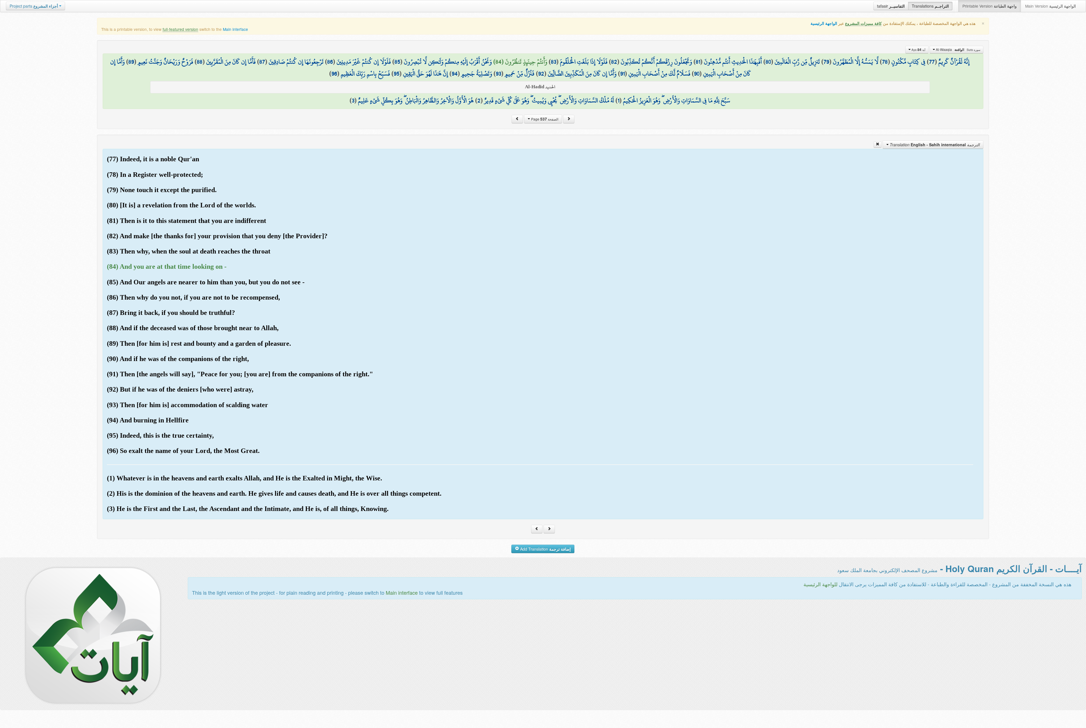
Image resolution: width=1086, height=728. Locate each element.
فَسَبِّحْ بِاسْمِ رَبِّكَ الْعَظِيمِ (365, 73)
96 (334, 73)
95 (396, 73)
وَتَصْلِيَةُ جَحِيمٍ (476, 73)
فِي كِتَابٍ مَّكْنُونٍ (908, 61)
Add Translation (545, 549)
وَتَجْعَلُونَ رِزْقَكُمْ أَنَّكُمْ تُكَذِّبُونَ (656, 61)
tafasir (891, 6)
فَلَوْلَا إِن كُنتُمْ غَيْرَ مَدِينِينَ (364, 61)
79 (826, 61)
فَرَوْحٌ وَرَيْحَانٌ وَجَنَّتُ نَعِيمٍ (165, 61)
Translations (930, 6)
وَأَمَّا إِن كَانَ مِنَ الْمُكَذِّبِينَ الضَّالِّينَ (582, 73)
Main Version (1050, 6)
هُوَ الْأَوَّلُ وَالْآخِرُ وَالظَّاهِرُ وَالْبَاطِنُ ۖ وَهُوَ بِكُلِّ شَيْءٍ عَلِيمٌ (416, 100)
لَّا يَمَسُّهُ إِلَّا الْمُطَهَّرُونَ (855, 61)
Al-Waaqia (957, 49)
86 (330, 61)
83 (553, 61)
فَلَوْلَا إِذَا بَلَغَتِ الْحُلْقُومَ (583, 61)
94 (455, 73)
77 (932, 61)
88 (199, 61)
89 (131, 61)
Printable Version (989, 6)
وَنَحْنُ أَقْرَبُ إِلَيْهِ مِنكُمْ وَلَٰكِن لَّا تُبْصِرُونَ (448, 61)
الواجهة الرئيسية (824, 23)
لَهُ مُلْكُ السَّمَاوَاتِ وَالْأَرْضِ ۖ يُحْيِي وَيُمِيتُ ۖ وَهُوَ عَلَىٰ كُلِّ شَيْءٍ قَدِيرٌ (549, 100)
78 (885, 61)
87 (262, 61)
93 (498, 73)
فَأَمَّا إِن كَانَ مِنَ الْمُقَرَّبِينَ (231, 61)
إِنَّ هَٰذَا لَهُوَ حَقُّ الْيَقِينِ (425, 73)
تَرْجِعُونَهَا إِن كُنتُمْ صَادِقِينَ (296, 61)
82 (614, 61)
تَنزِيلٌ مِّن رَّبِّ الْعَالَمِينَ (797, 61)
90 (696, 73)
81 (698, 61)
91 (622, 73)
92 (541, 73)
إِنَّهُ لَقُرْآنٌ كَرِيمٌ (953, 61)
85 (397, 61)
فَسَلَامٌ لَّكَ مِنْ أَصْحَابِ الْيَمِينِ (659, 73)
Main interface (235, 29)
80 (768, 61)
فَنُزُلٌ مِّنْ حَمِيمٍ (520, 73)
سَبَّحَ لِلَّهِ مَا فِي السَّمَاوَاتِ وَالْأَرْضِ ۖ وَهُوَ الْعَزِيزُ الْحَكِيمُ (676, 100)
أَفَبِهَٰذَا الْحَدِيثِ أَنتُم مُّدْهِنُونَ (733, 61)
